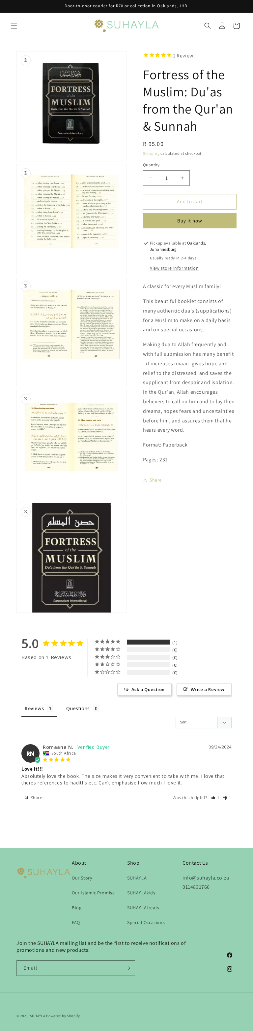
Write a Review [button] (208, 689)
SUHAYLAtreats (143, 908)
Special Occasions (146, 922)
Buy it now (189, 220)
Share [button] (156, 480)
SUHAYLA (137, 878)
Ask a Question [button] (148, 689)
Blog (76, 908)
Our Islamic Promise (93, 893)
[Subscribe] (127, 968)
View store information (174, 268)
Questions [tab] (78, 708)
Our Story (82, 878)
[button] (14, 25)
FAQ (76, 922)
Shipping (151, 153)
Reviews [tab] (34, 708)
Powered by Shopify (63, 1016)
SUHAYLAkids (141, 893)
